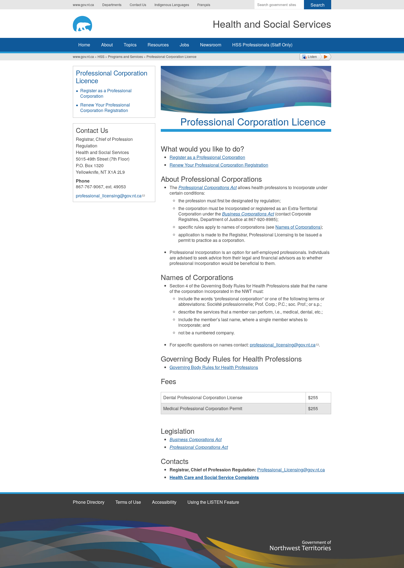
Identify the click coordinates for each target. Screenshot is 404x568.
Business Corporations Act (248, 214)
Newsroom (210, 44)
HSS (101, 56)
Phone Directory (88, 502)
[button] (315, 56)
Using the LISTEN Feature (213, 502)
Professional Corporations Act (207, 187)
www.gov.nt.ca (83, 4)
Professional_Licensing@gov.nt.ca (291, 469)
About (107, 44)
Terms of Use (128, 502)
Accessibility (164, 502)
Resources (158, 44)
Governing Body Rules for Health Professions (214, 367)
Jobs (184, 44)
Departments (111, 4)
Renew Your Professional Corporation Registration (219, 165)
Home (84, 44)
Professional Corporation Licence (111, 76)
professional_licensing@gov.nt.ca (284, 345)
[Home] (91, 23)
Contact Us (138, 4)
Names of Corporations (297, 227)
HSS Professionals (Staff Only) (262, 44)
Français (203, 4)
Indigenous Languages (171, 4)
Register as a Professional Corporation (207, 157)
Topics (130, 44)
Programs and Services (125, 56)
